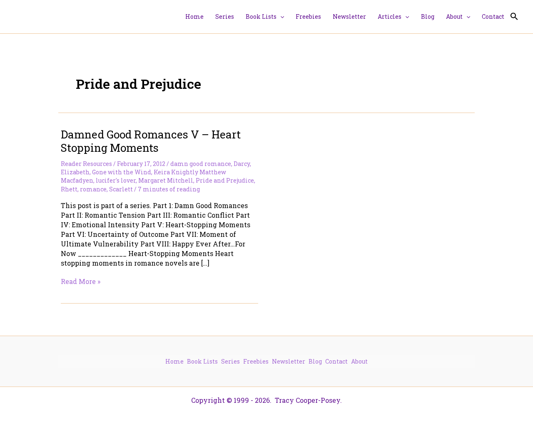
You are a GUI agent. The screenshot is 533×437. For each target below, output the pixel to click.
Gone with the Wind (121, 172)
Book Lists (202, 361)
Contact (336, 361)
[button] (280, 16)
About (359, 361)
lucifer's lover (116, 180)
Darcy (242, 164)
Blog (315, 361)
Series (230, 361)
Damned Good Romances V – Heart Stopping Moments (151, 141)
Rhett (69, 189)
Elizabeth (75, 172)
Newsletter (288, 361)
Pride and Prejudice (225, 180)
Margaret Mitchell (165, 180)
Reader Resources (86, 164)
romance (93, 189)
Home (174, 361)
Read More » (80, 281)
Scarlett (121, 189)
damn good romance (200, 164)
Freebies (256, 361)
